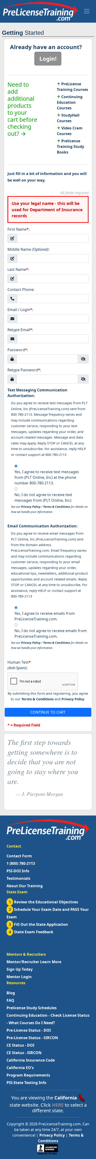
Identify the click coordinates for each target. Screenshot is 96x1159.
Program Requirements (28, 1075)
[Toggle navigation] (86, 11)
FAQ (10, 1000)
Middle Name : (28, 249)
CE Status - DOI (20, 1045)
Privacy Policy (31, 506)
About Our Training (25, 885)
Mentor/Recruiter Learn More (34, 961)
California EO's (20, 1067)
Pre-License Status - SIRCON (32, 1037)
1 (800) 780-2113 (21, 863)
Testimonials (18, 878)
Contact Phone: (20, 289)
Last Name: (18, 269)
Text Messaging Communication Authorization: (37, 392)
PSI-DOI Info (18, 870)
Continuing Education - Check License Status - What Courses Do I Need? (48, 1019)
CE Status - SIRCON (24, 1052)
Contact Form (19, 856)
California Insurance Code (31, 1060)
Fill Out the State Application (38, 924)
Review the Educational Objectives (43, 902)
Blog (11, 992)
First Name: (18, 229)
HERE (58, 1105)
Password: (17, 349)
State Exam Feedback (31, 931)
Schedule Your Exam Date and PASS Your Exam (48, 913)
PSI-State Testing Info (26, 1082)
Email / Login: (20, 309)
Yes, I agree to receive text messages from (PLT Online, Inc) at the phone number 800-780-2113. (46, 477)
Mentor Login (19, 976)
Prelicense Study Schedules (32, 1007)
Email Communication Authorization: (42, 526)
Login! (48, 58)
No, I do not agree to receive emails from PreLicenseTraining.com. (50, 633)
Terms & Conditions (56, 506)
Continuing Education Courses (69, 102)
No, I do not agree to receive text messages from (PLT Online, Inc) (43, 497)
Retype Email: (20, 329)
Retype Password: (24, 369)
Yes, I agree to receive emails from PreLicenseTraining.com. (44, 616)
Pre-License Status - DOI (29, 1030)
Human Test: (19, 665)
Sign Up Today (20, 969)
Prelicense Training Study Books (70, 146)
